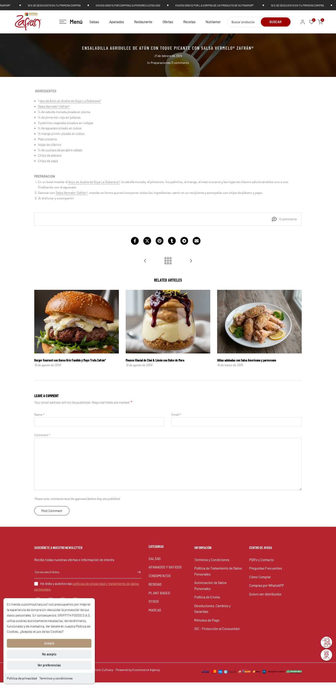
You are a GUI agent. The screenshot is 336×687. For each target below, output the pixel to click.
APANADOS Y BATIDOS (165, 567)
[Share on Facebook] (135, 241)
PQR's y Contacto (261, 560)
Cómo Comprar (260, 577)
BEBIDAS (155, 584)
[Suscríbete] (136, 572)
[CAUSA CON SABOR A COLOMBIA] (190, 261)
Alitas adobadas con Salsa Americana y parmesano (246, 360)
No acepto (49, 654)
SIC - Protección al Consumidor (217, 629)
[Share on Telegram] (184, 241)
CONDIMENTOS (160, 576)
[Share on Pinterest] (159, 241)
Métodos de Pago (206, 620)
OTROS (154, 601)
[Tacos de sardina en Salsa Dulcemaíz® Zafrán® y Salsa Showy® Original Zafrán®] (145, 261)
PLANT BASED (159, 593)
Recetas (189, 22)
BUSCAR (275, 22)
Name (39, 414)
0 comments (180, 63)
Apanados (116, 22)
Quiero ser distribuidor (265, 594)
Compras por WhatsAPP (266, 585)
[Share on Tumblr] (172, 241)
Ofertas (168, 22)
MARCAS (155, 610)
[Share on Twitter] (147, 241)
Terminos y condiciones (56, 678)
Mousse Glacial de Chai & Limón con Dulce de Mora (155, 360)
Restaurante (143, 22)
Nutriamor (213, 22)
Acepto (49, 643)
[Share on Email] (196, 241)
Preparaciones (161, 63)
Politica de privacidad (22, 678)
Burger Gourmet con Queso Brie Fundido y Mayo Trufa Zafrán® (70, 360)
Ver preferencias (49, 665)
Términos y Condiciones (211, 560)
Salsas (94, 22)
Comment (42, 435)
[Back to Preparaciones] (168, 261)
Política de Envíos (207, 597)
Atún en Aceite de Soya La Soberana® (94, 182)
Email (176, 414)
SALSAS (155, 559)
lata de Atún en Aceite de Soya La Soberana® (70, 101)
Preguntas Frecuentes (265, 568)
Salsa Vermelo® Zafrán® (72, 193)
